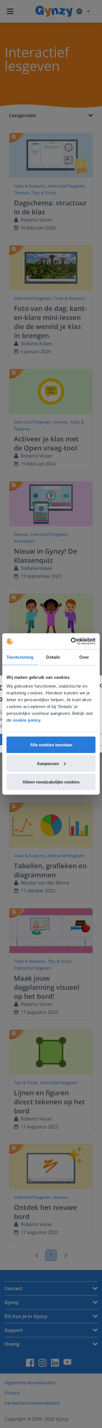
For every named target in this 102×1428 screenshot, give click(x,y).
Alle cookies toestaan (51, 744)
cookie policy (27, 720)
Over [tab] (84, 656)
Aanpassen (48, 763)
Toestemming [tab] (20, 656)
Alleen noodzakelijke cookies (51, 782)
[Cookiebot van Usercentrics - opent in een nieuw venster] (71, 641)
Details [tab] (53, 656)
